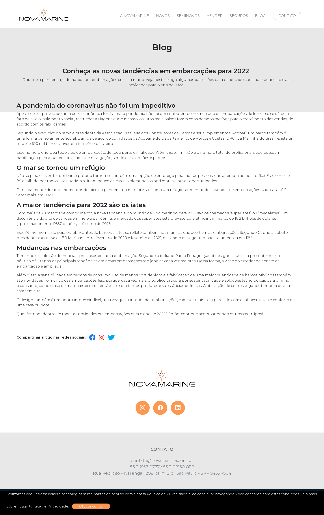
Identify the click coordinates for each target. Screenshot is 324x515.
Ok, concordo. (91, 506)
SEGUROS (239, 16)
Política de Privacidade (48, 506)
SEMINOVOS (188, 16)
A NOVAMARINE (134, 16)
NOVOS (163, 16)
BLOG (260, 16)
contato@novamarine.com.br (162, 460)
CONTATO (287, 16)
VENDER (215, 16)
